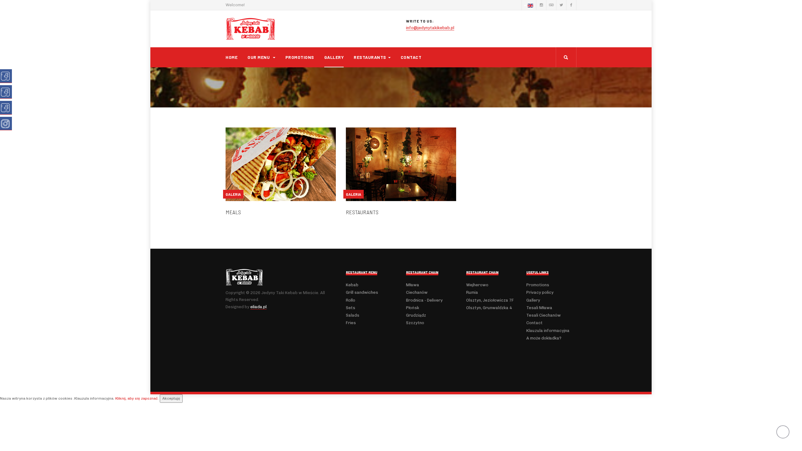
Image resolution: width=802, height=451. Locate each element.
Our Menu (259, 57)
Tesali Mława (539, 307)
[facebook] (571, 5)
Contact (411, 57)
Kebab (352, 285)
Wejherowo (477, 285)
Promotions (299, 57)
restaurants (362, 212)
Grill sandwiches (362, 292)
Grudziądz (416, 315)
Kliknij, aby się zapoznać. (137, 398)
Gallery (334, 57)
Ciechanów (417, 292)
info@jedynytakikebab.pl (430, 27)
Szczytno (415, 322)
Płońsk (412, 307)
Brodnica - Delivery (424, 300)
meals (233, 212)
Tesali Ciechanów (543, 315)
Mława (412, 285)
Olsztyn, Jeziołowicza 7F (490, 300)
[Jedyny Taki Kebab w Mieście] (251, 29)
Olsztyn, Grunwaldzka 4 (489, 307)
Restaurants (370, 57)
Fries (351, 322)
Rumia (472, 292)
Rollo (350, 300)
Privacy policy (540, 292)
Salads (352, 315)
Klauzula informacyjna (548, 330)
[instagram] (541, 5)
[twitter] (561, 5)
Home (231, 57)
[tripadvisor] (551, 5)
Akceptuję (171, 398)
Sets (350, 307)
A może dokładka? (543, 338)
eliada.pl (258, 306)
